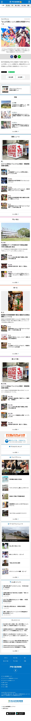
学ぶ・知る (24, 5)
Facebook (15, 670)
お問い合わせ (5, 682)
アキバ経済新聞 (14, 2)
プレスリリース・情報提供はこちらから (10, 678)
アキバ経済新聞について (7, 676)
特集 (28, 5)
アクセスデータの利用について (8, 680)
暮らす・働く (17, 5)
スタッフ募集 (5, 686)
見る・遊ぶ (8, 5)
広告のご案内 (5, 684)
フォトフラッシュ (5, 18)
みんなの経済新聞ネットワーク (15, 701)
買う (12, 5)
